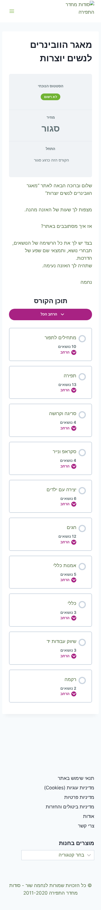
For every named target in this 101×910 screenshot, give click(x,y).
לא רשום (50, 97)
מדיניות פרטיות (79, 797)
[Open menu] (12, 11)
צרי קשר (86, 826)
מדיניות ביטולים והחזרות (70, 807)
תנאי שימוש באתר (76, 778)
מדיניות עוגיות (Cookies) (69, 787)
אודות (88, 816)
